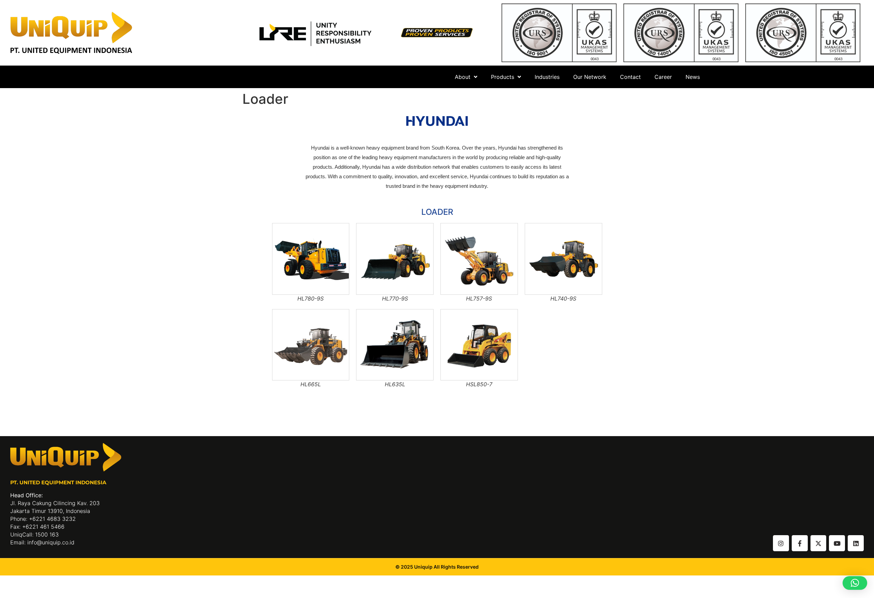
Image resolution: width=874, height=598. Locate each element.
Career (663, 76)
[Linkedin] (856, 543)
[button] (855, 583)
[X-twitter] (818, 543)
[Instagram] (781, 543)
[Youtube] (837, 543)
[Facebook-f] (800, 543)
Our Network (589, 76)
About (462, 76)
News (693, 76)
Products (502, 76)
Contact (630, 76)
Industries (547, 76)
